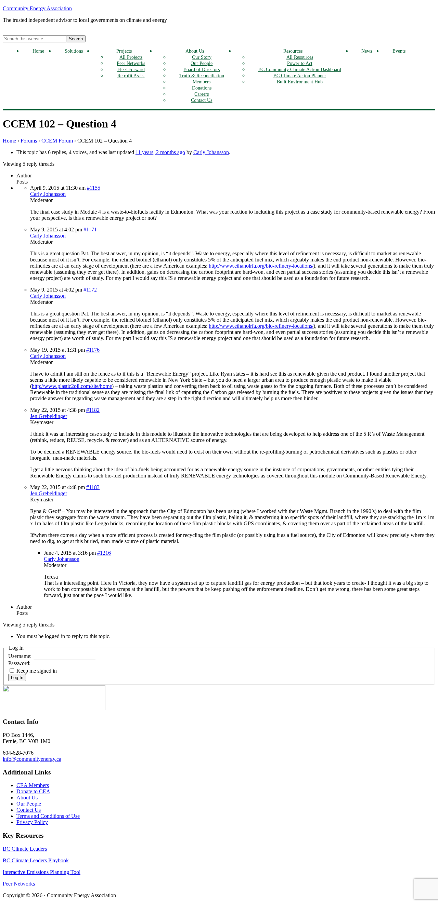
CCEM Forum (57, 141)
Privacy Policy (32, 822)
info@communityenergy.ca (32, 759)
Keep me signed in (36, 671)
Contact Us (201, 100)
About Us (194, 51)
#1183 (93, 487)
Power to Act (299, 63)
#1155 (93, 188)
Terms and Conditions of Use (48, 816)
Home (38, 51)
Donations (201, 88)
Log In (17, 677)
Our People (201, 63)
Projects (124, 51)
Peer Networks (131, 63)
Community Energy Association (37, 8)
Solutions (74, 51)
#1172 (90, 290)
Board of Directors (201, 69)
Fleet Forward (131, 69)
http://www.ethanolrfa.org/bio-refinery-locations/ (261, 266)
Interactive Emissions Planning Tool (41, 872)
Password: (20, 663)
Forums (29, 141)
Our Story (201, 57)
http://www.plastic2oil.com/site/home (72, 386)
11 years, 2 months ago (160, 152)
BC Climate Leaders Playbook (36, 860)
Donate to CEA (33, 791)
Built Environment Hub (300, 81)
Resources (292, 51)
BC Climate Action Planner (299, 75)
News (366, 51)
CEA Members (32, 785)
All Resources (299, 57)
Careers (201, 94)
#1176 (93, 350)
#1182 (93, 410)
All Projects (130, 57)
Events (398, 51)
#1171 (90, 229)
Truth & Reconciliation (201, 75)
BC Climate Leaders (25, 849)
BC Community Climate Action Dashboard (299, 69)
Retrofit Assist (131, 75)
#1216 (104, 553)
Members (201, 81)
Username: (20, 656)
